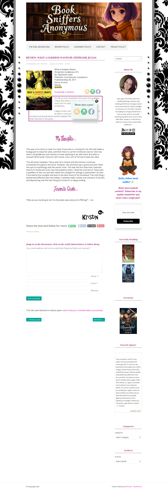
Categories (119, 433)
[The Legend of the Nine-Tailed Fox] (128, 262)
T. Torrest (120, 406)
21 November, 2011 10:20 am (36, 64)
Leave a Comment (56, 64)
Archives (118, 457)
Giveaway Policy (82, 46)
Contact (101, 46)
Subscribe (128, 221)
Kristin (67, 64)
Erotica (36, 231)
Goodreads (59, 92)
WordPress (137, 486)
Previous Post (33, 319)
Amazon (70, 92)
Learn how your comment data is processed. (82, 310)
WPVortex (128, 486)
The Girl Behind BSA (39, 46)
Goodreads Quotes (135, 411)
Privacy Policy (118, 46)
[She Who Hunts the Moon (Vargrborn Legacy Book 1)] (128, 282)
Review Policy (62, 46)
